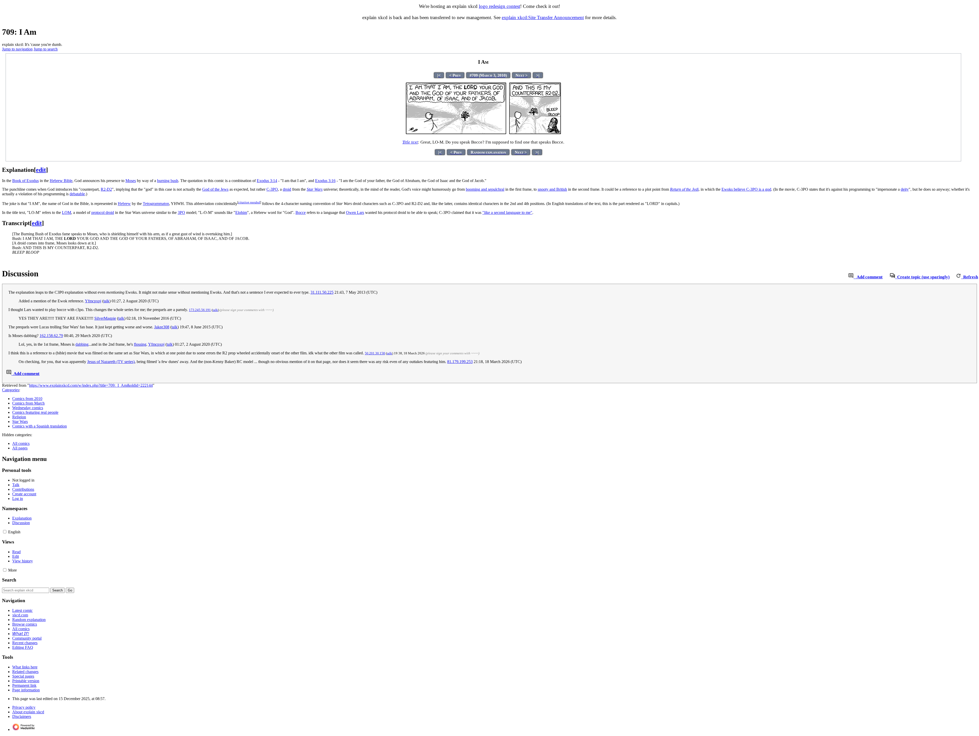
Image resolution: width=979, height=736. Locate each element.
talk (106, 301)
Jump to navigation (17, 49)
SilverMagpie (105, 318)
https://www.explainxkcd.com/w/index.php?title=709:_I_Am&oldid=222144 (91, 385)
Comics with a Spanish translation (39, 426)
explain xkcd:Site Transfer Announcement (543, 17)
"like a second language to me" (507, 212)
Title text (410, 142)
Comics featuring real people (35, 412)
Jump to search (46, 49)
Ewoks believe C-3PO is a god (746, 189)
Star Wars (20, 421)
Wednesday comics (27, 408)
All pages (20, 448)
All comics (21, 443)
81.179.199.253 (460, 361)
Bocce (300, 212)
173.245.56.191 (200, 310)
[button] (4, 531)
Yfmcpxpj (93, 301)
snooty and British (552, 189)
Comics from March (28, 403)
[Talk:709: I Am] (851, 277)
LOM (66, 212)
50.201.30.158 (375, 353)
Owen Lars (355, 212)
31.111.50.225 (322, 292)
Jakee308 (161, 327)
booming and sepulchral (485, 189)
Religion (19, 417)
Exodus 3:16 (325, 180)
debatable (77, 194)
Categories (10, 390)
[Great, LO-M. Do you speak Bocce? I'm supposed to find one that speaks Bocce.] (483, 133)
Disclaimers (21, 716)
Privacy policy (23, 707)
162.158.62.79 (51, 335)
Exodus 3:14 (267, 180)
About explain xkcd (28, 712)
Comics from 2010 (27, 398)
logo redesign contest (499, 6)
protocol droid (102, 212)
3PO (181, 212)
